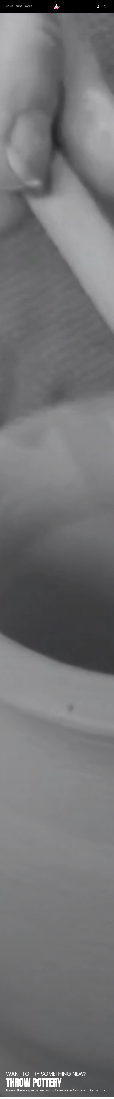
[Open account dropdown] (98, 6)
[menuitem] (29, 6)
